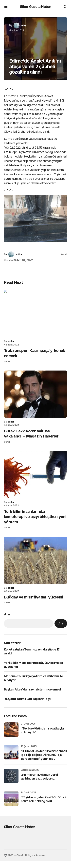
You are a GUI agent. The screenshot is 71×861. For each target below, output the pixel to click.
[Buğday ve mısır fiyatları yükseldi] (35, 560)
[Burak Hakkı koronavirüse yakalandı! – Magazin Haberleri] (35, 394)
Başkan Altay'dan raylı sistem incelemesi (32, 689)
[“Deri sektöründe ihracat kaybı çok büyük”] (11, 729)
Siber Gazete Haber (35, 6)
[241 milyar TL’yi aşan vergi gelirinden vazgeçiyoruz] (11, 776)
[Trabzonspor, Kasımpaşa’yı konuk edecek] (35, 313)
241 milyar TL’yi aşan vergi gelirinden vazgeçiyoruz (39, 776)
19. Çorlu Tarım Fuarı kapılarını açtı (27, 699)
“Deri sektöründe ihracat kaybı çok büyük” (42, 730)
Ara (7, 614)
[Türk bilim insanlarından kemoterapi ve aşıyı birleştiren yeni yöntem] (35, 474)
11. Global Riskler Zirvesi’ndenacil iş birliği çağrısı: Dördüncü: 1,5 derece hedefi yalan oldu (44, 754)
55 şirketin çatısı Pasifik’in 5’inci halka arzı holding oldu (43, 799)
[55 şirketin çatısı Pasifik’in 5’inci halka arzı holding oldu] (11, 798)
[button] (6, 7)
